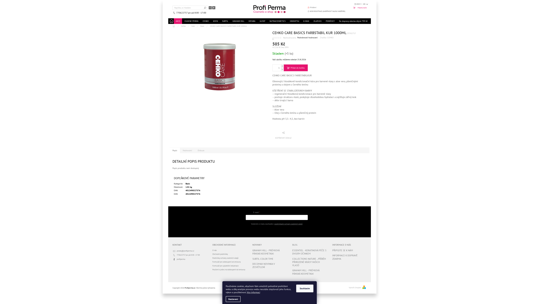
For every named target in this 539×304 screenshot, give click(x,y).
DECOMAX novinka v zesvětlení (263, 265)
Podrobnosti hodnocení (307, 37)
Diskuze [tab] (201, 150)
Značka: (327, 37)
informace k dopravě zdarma (345, 257)
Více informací (253, 292)
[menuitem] (178, 21)
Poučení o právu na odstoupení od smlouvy (228, 269)
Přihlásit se (276, 231)
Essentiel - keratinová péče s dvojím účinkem (309, 252)
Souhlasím (305, 288)
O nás (214, 250)
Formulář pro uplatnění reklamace (225, 266)
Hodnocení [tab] (187, 150)
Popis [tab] (174, 150)
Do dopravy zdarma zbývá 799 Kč (353, 21)
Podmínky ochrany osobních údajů (225, 258)
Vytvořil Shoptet (355, 287)
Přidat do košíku (298, 68)
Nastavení (233, 299)
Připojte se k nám (342, 250)
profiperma (181, 259)
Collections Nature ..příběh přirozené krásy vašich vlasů (309, 262)
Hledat (205, 8)
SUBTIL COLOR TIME (262, 258)
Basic (188, 183)
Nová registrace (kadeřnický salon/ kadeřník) (327, 11)
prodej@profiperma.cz (185, 251)
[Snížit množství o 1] (282, 69)
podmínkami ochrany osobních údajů (289, 224)
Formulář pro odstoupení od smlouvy (226, 262)
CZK (364, 4)
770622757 (182, 12)
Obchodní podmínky (220, 254)
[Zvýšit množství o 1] (282, 66)
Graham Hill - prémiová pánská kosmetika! (266, 252)
